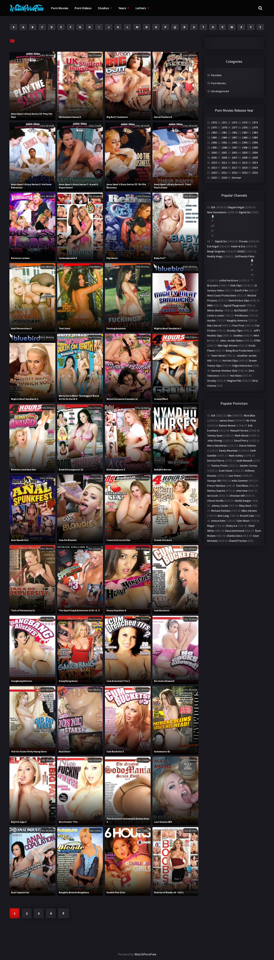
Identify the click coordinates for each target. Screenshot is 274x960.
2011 (224, 162)
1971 (224, 122)
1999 (255, 147)
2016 (224, 167)
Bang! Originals (216, 251)
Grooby (211, 380)
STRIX (257, 340)
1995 (214, 147)
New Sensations (216, 212)
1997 (234, 147)
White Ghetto (215, 310)
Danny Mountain (228, 450)
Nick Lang (223, 515)
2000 (214, 152)
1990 (214, 142)
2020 (214, 172)
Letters (141, 8)
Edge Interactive (242, 365)
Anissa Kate (218, 520)
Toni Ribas (242, 485)
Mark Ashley (236, 455)
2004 (255, 152)
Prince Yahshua (216, 485)
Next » (63, 913)
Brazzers (212, 285)
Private (243, 241)
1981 (224, 132)
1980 (214, 132)
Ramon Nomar (227, 425)
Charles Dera (234, 536)
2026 (224, 177)
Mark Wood (241, 435)
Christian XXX (237, 495)
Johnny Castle (219, 505)
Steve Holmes (247, 445)
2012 (234, 162)
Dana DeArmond (234, 531)
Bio (229, 415)
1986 (224, 137)
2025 (214, 177)
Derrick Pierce (215, 460)
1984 (255, 132)
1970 (214, 122)
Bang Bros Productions (239, 350)
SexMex (238, 335)
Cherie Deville (215, 500)
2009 (255, 157)
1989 (255, 137)
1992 (234, 142)
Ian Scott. (212, 495)
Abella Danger (243, 500)
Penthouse (241, 315)
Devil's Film (241, 290)
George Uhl (214, 480)
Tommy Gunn (214, 435)
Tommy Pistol (219, 465)
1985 (214, 137)
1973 (245, 122)
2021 (224, 172)
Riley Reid (245, 505)
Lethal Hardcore (228, 280)
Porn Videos (83, 8)
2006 (224, 157)
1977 (234, 127)
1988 (245, 137)
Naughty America (237, 320)
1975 (214, 127)
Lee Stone (235, 475)
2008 (245, 157)
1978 (245, 127)
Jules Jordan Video (231, 340)
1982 (234, 132)
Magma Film (234, 380)
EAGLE (241, 251)
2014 (255, 162)
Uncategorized (220, 91)
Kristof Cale (247, 515)
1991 (224, 142)
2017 (234, 167)
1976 (224, 127)
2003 (245, 152)
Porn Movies (59, 8)
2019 (255, 167)
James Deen (226, 420)
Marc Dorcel (214, 325)
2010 (214, 162)
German (236, 177)
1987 (234, 137)
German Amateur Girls (224, 370)
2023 (245, 172)
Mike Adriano (249, 510)
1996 (224, 147)
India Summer (240, 480)
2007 (234, 157)
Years (122, 8)
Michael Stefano (220, 510)
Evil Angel (213, 246)
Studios (103, 8)
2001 (224, 152)
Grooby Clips (234, 330)
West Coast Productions (221, 295)
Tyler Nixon (242, 520)
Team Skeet (218, 355)
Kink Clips (236, 285)
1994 (255, 142)
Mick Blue (249, 415)
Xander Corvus (248, 465)
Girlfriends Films (245, 256)
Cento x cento (215, 315)
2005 (214, 157)
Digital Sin (245, 212)
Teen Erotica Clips (239, 300)
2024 (255, 172)
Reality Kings (215, 256)
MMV (210, 305)
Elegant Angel (236, 207)
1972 (234, 122)
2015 (214, 167)
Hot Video (236, 375)
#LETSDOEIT (241, 310)
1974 (255, 122)
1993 (245, 142)
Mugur (211, 525)
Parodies (216, 75)
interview (242, 490)
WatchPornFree (145, 954)
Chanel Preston (238, 541)
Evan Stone (225, 470)
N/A (213, 207)
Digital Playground (234, 305)
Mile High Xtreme (228, 345)
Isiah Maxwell (244, 460)
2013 (245, 162)
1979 (255, 127)
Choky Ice (231, 525)
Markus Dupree (216, 490)
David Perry (241, 440)
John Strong (214, 440)
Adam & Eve (238, 246)
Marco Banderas (217, 445)
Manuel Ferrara (239, 430)
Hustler (211, 320)
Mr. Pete (251, 420)
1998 (245, 147)
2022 (234, 172)
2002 (234, 152)
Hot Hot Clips (230, 360)
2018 (245, 167)
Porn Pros (238, 325)
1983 (245, 132)
